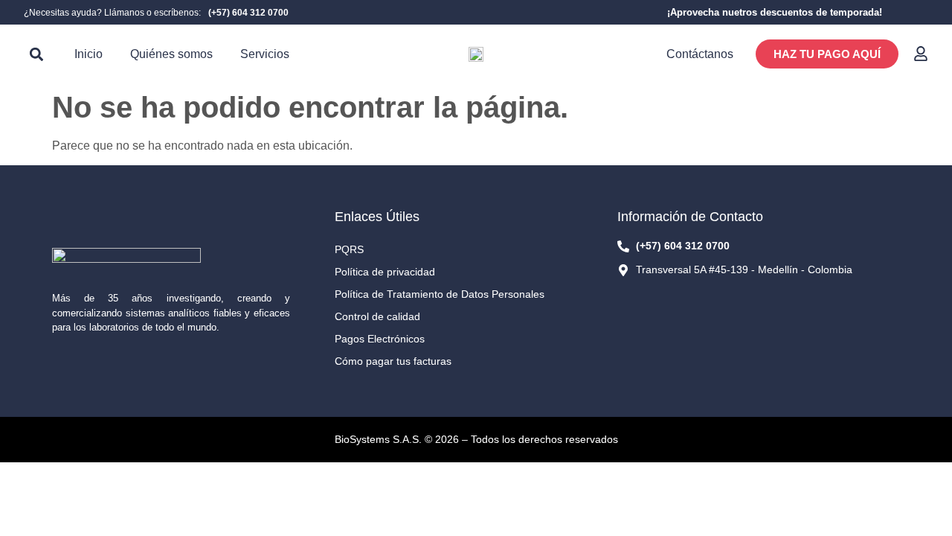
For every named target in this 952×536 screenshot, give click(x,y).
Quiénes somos (171, 54)
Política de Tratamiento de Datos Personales (439, 294)
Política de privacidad (385, 272)
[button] (36, 54)
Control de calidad (377, 316)
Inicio (88, 54)
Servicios (264, 54)
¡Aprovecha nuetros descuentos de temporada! (774, 12)
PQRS (349, 249)
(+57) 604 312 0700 (248, 12)
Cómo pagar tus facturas (393, 361)
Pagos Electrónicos (380, 339)
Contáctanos (699, 54)
